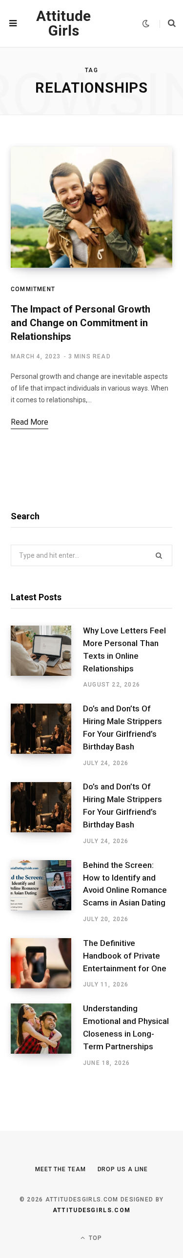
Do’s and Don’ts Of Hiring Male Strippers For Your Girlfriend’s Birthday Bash (122, 727)
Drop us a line (123, 1169)
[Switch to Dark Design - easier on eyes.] (146, 24)
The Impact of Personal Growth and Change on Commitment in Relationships (80, 322)
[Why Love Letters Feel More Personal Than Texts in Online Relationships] (47, 657)
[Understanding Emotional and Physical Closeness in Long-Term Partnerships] (47, 1035)
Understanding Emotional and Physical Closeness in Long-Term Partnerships (126, 1027)
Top (94, 1238)
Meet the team (60, 1169)
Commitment (33, 289)
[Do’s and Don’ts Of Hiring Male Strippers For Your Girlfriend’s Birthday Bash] (47, 735)
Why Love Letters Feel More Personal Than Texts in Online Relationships (124, 649)
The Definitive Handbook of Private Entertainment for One (124, 955)
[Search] (168, 23)
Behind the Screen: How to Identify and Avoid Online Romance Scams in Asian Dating (125, 883)
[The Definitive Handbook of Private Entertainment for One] (47, 963)
